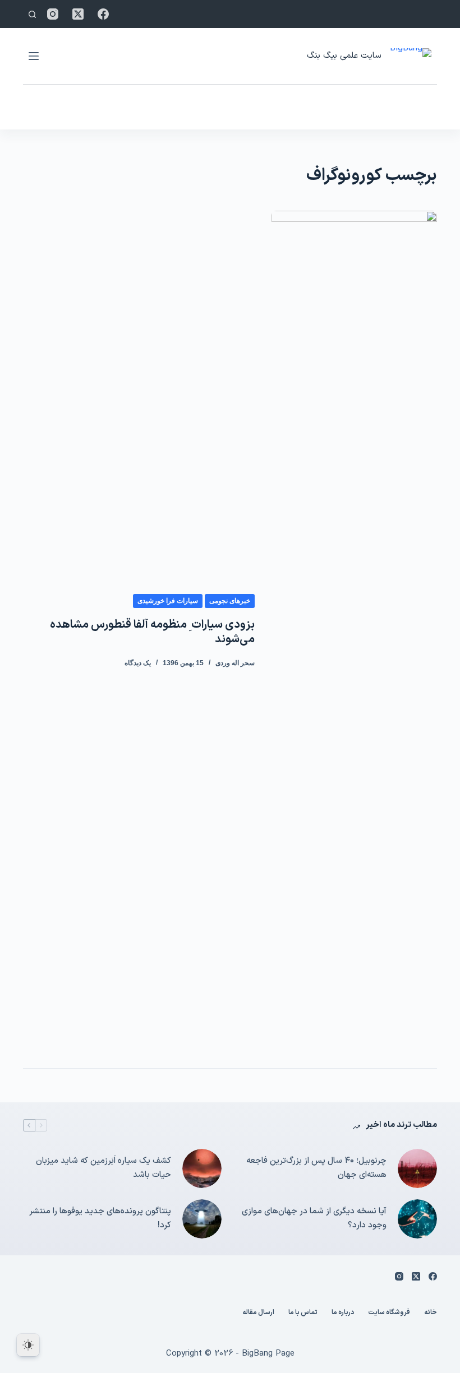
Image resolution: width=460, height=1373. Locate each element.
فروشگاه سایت (389, 1313)
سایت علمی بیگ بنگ (344, 55)
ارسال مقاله (258, 1313)
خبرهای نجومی (229, 601)
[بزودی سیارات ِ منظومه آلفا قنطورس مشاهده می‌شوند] (354, 631)
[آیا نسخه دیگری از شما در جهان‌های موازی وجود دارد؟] (417, 1219)
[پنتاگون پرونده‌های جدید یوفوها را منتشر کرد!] (202, 1219)
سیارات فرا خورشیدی (167, 601)
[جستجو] (32, 14)
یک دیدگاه (138, 663)
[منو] (34, 56)
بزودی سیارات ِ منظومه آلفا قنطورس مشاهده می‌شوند (152, 632)
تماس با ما (303, 1313)
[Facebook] (103, 14)
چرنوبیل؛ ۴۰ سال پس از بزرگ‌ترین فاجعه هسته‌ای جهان (316, 1167)
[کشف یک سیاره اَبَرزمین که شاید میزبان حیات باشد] (202, 1168)
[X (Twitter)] (78, 14)
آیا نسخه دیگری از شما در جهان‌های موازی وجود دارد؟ (314, 1218)
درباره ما (343, 1313)
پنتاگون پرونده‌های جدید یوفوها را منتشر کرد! (100, 1218)
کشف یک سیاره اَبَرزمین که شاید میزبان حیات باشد (103, 1167)
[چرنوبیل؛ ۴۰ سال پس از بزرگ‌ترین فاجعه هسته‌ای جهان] (417, 1168)
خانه (430, 1313)
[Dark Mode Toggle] (28, 1345)
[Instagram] (52, 14)
